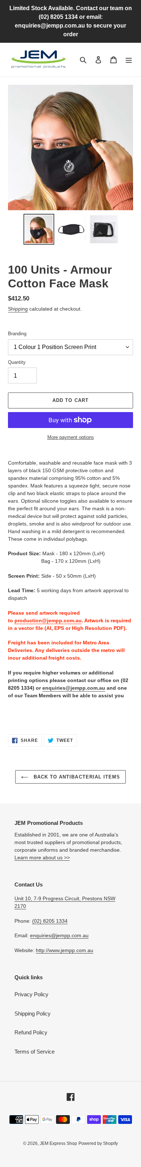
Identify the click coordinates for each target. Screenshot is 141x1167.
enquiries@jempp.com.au (73, 688)
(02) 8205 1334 (50, 921)
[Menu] (128, 59)
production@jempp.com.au (48, 620)
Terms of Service (34, 1051)
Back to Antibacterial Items (76, 777)
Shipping (18, 309)
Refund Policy (30, 1032)
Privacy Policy (31, 994)
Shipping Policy (32, 1013)
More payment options (70, 437)
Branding (17, 333)
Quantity (17, 362)
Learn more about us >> (42, 857)
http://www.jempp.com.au (64, 950)
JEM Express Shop (58, 1143)
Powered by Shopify (98, 1143)
